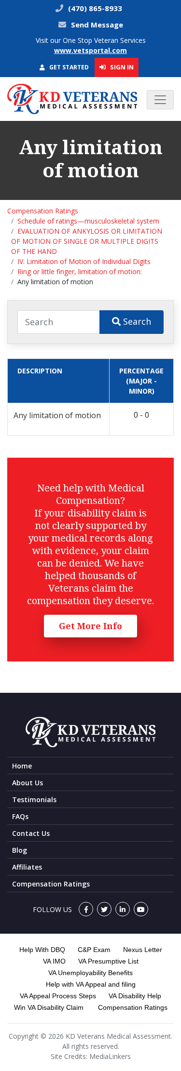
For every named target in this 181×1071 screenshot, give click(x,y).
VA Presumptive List (108, 961)
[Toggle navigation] (160, 99)
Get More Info (90, 626)
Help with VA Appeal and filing (91, 984)
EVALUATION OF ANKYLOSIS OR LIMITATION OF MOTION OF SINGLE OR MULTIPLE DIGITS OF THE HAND (86, 241)
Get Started (68, 67)
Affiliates (27, 867)
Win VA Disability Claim (49, 1007)
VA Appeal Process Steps (58, 996)
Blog (19, 850)
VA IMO (54, 961)
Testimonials (34, 799)
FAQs (20, 816)
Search (136, 321)
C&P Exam (94, 949)
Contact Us (31, 833)
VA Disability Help (135, 996)
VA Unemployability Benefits (90, 973)
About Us (27, 782)
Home (22, 765)
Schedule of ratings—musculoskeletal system (88, 220)
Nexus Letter (142, 949)
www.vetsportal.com (90, 50)
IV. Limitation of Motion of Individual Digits (84, 261)
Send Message (97, 24)
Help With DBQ (42, 949)
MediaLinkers (110, 1056)
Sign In (121, 67)
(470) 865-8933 (94, 8)
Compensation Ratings (42, 210)
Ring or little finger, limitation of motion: (79, 271)
